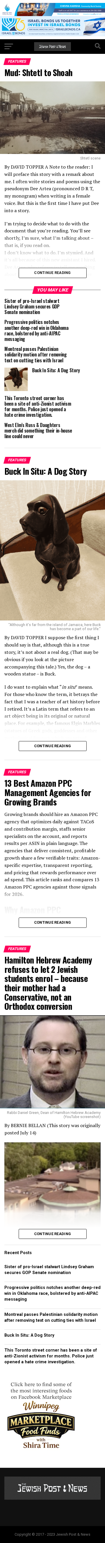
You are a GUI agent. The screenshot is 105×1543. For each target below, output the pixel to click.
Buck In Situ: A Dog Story (29, 1335)
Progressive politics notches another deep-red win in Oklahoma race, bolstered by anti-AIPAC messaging (52, 1293)
